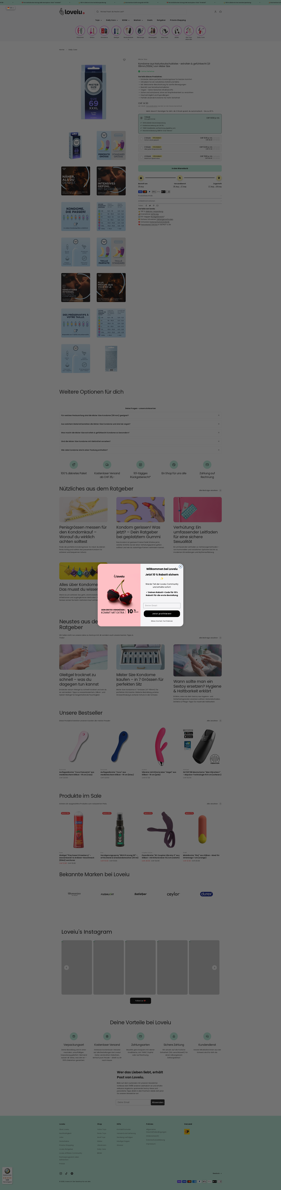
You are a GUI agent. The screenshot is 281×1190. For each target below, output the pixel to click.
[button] (11, 8)
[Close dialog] (180, 566)
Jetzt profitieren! (162, 613)
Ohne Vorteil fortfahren (162, 621)
